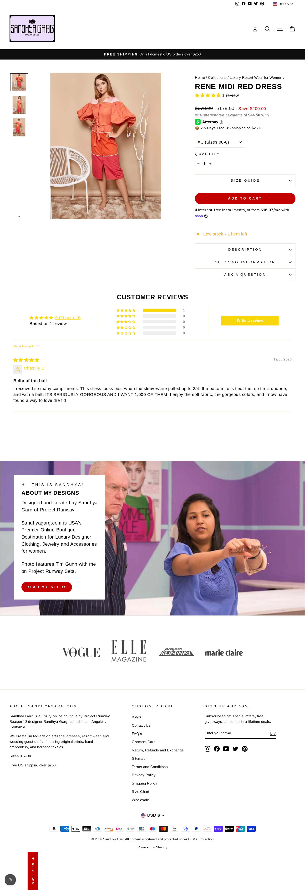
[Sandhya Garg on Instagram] (207, 749)
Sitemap (138, 758)
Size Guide (245, 180)
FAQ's (137, 734)
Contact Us (141, 725)
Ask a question (245, 274)
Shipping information (245, 262)
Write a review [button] (250, 321)
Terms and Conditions (150, 767)
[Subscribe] (273, 733)
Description (245, 249)
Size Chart (140, 792)
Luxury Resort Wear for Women (256, 77)
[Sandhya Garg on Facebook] (217, 749)
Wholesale (140, 800)
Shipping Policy (144, 783)
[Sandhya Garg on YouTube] (226, 749)
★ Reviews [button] (33, 871)
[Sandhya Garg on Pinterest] (245, 749)
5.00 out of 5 (68, 317)
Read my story (46, 587)
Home (200, 77)
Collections (217, 77)
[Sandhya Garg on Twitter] (235, 749)
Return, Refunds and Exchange (158, 750)
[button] (208, 95)
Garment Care (143, 742)
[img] (26, 360)
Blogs (136, 717)
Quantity (207, 154)
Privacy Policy (144, 775)
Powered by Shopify (152, 847)
